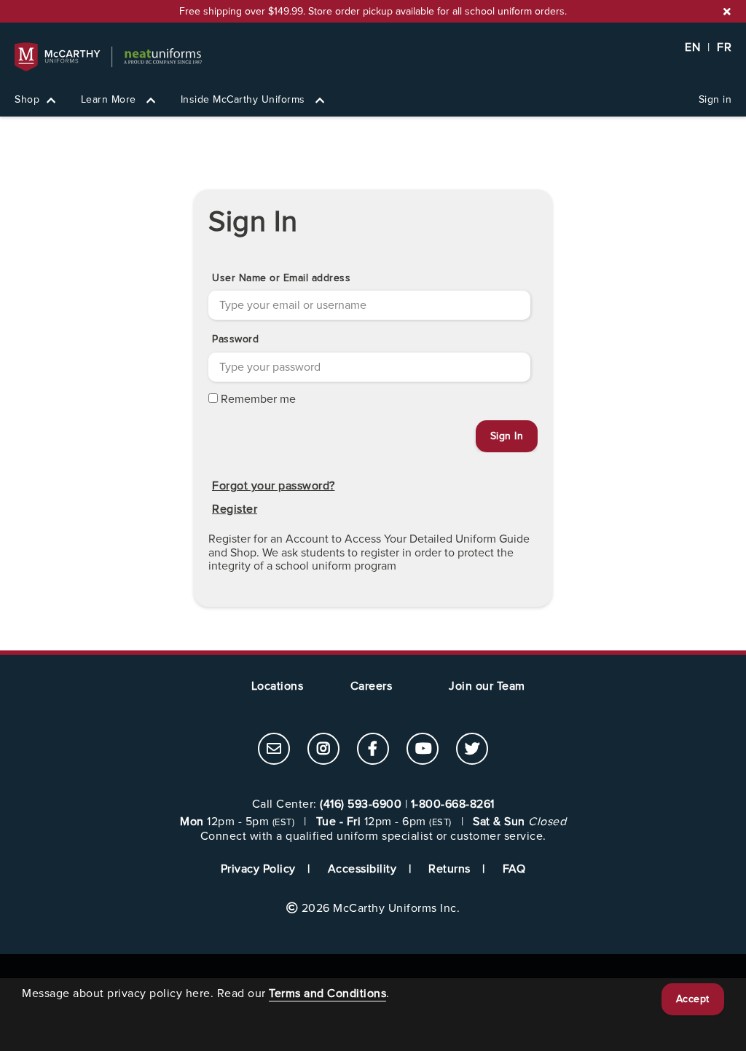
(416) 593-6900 (360, 804)
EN (692, 47)
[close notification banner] (727, 11)
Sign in (715, 99)
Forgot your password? (273, 486)
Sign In (253, 222)
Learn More (110, 99)
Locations (277, 686)
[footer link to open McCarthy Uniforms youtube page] (423, 750)
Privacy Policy (258, 869)
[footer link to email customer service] (274, 750)
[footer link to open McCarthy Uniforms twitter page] (472, 750)
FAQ (514, 869)
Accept (693, 999)
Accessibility (362, 869)
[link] (274, 749)
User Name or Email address (281, 278)
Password (235, 339)
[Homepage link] (373, 57)
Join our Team (487, 686)
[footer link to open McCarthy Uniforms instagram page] (323, 750)
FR (724, 47)
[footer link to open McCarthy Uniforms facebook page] (373, 750)
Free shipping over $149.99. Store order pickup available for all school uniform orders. (373, 11)
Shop (27, 99)
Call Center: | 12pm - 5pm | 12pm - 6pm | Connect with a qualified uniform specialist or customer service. (373, 820)
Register (234, 509)
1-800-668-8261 (453, 804)
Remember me (258, 399)
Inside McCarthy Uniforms (245, 99)
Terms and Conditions (327, 993)
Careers (371, 686)
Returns (449, 869)
